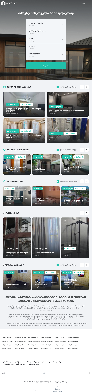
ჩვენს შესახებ (6, 362)
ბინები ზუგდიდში (21, 348)
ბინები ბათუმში (20, 337)
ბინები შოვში (59, 348)
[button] (87, 87)
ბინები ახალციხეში (8, 348)
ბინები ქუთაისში (34, 337)
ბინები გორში (59, 337)
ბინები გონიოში (33, 345)
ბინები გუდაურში (21, 341)
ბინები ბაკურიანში (8, 341)
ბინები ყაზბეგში (47, 341)
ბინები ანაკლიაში (74, 345)
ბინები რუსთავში (47, 337)
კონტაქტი (18, 362)
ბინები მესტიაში (34, 341)
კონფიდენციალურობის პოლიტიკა (13, 364)
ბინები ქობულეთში (8, 345)
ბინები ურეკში (60, 345)
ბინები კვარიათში (21, 345)
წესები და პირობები (61, 382)
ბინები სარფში (46, 345)
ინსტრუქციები (34, 364)
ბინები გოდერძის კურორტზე (74, 341)
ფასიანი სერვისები (55, 362)
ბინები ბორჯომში (61, 341)
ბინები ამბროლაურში (48, 348)
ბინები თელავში (73, 337)
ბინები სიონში (73, 348)
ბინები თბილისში (8, 337)
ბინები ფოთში (33, 348)
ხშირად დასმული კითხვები (35, 362)
